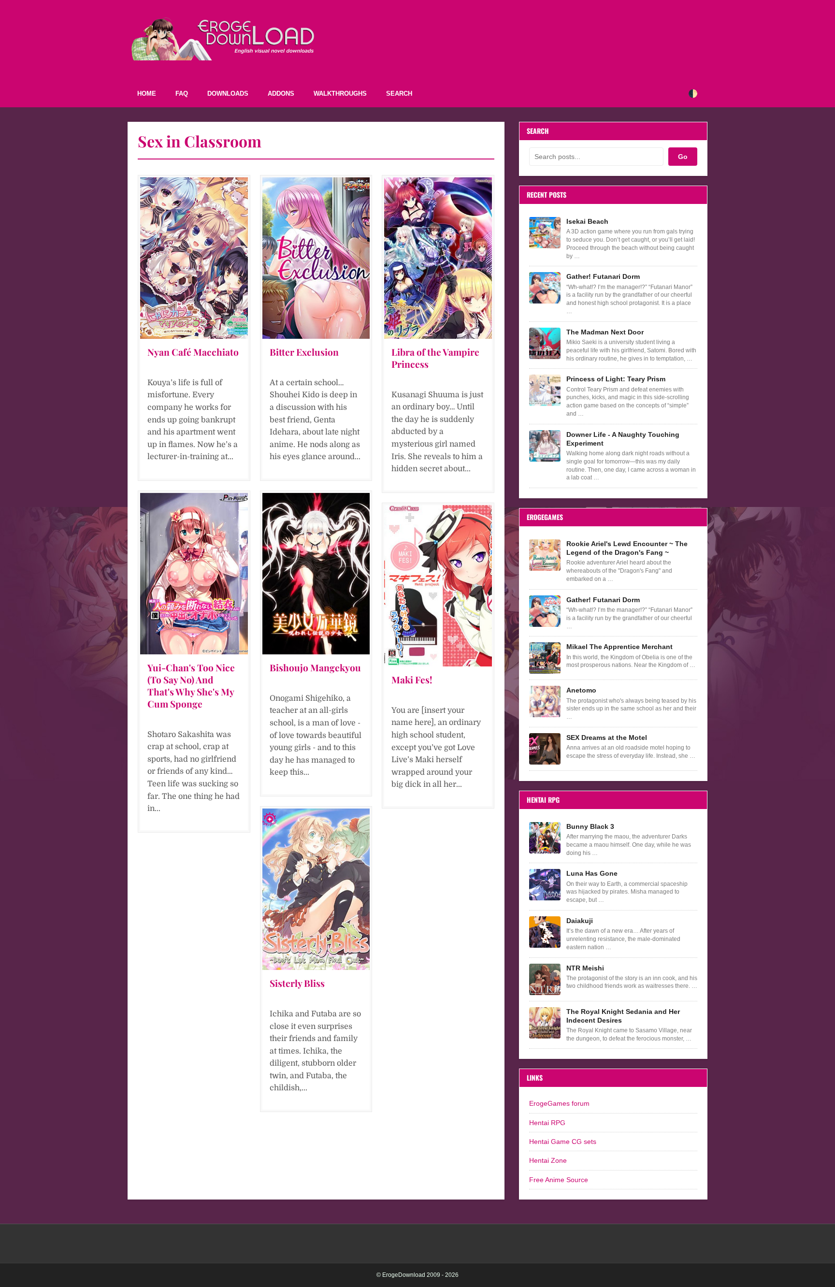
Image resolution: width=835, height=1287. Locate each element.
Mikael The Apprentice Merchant (619, 647)
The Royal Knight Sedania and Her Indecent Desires (623, 1016)
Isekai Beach (587, 221)
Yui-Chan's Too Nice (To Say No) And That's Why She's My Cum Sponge (191, 685)
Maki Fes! (411, 679)
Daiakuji (579, 921)
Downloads (227, 93)
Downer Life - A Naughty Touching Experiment (622, 439)
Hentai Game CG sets (562, 1141)
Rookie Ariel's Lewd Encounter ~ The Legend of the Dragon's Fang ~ (627, 548)
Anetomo (581, 690)
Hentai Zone (548, 1160)
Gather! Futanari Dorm (603, 276)
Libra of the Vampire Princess (435, 358)
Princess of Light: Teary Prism (615, 379)
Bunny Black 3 (590, 826)
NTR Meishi (585, 968)
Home (146, 93)
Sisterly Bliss (297, 983)
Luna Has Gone (592, 873)
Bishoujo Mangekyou (315, 667)
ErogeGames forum (559, 1103)
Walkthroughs (340, 93)
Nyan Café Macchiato (193, 352)
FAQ (181, 93)
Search (399, 93)
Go (683, 156)
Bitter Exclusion (304, 352)
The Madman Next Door (605, 332)
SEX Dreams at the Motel (606, 737)
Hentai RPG (547, 1123)
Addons (281, 93)
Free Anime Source (558, 1180)
